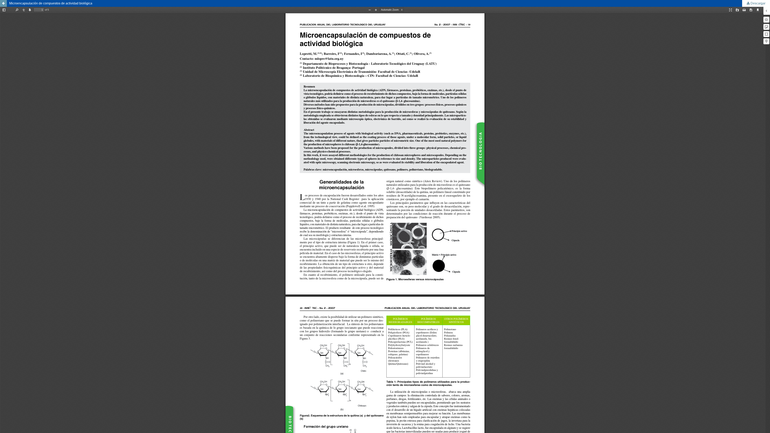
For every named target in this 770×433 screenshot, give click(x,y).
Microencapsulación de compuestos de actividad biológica (50, 3)
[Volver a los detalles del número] (3, 3)
